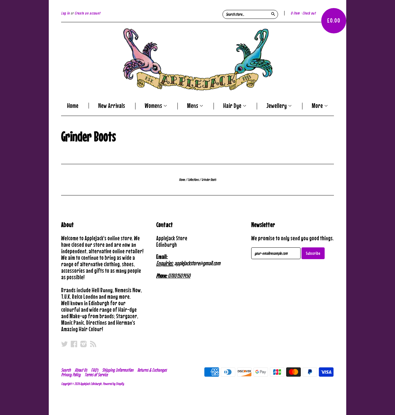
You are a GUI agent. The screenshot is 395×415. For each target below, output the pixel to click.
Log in (65, 13)
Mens (193, 106)
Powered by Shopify (113, 384)
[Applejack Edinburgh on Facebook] (74, 344)
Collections (193, 180)
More (318, 106)
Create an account (87, 13)
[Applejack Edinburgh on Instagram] (83, 344)
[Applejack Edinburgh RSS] (93, 344)
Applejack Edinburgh (91, 384)
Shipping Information (117, 370)
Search (66, 370)
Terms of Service (96, 374)
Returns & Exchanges (152, 370)
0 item (295, 13)
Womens (154, 106)
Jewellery (277, 106)
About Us (81, 370)
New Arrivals (111, 105)
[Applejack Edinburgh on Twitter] (64, 344)
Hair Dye (233, 106)
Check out (309, 13)
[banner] (197, 59)
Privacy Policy (71, 374)
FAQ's (94, 370)
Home (72, 105)
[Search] (273, 14)
